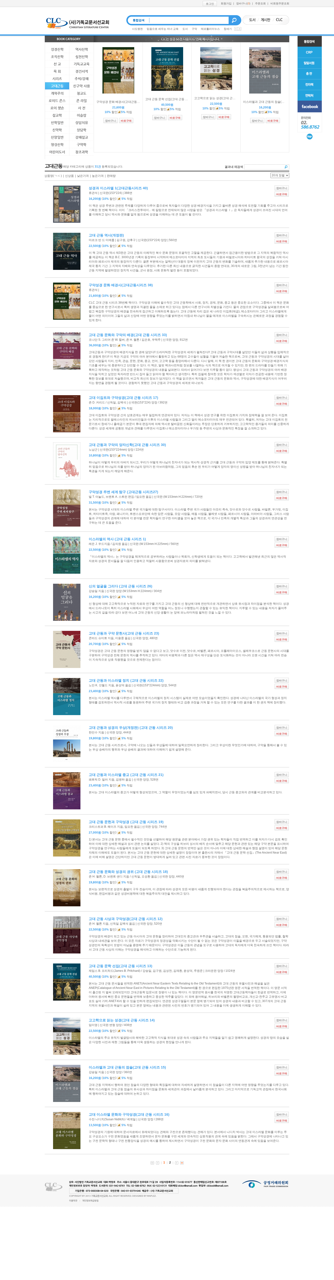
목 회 (57, 71)
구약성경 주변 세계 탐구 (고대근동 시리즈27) (123, 492)
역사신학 (81, 49)
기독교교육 (81, 64)
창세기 (228, 28)
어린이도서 (57, 152)
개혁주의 (57, 93)
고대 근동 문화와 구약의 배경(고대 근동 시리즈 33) (128, 335)
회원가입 (226, 3)
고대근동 (57, 86)
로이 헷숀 (57, 108)
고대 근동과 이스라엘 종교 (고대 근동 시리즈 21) (126, 775)
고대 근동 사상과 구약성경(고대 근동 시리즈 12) (126, 919)
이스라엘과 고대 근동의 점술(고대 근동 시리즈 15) (127, 1067)
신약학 (57, 130)
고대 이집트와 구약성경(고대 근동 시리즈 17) (123, 398)
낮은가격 (83, 176)
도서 (185, 28)
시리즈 (57, 79)
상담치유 (81, 123)
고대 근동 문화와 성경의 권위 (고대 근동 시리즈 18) (128, 872)
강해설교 (81, 137)
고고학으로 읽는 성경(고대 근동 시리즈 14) (122, 1020)
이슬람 (81, 115)
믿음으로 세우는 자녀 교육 (162, 28)
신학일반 (57, 123)
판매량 (111, 176)
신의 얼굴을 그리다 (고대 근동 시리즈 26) (120, 586)
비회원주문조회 (279, 3)
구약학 (81, 145)
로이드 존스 (57, 101)
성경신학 (57, 49)
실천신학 (81, 57)
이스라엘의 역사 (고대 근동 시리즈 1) (117, 539)
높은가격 (98, 176)
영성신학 (57, 145)
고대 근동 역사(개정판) (106, 235)
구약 (194, 28)
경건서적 (81, 71)
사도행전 (137, 28)
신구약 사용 (81, 86)
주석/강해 (82, 79)
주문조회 (260, 3)
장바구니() (243, 3)
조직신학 (57, 57)
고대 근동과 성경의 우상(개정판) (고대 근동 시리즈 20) (131, 728)
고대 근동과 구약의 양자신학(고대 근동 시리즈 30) (127, 445)
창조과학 (81, 152)
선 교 (57, 64)
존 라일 (81, 101)
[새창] (310, 106)
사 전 (81, 108)
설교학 (57, 115)
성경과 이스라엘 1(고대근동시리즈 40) (118, 188)
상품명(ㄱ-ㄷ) (53, 176)
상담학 (81, 130)
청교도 (81, 93)
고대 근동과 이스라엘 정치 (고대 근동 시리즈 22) (126, 680)
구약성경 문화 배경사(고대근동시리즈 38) (121, 285)
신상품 (69, 176)
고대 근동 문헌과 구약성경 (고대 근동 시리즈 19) (126, 822)
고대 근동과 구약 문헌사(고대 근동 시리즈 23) (124, 633)
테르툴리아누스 (210, 28)
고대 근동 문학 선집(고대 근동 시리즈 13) (120, 966)
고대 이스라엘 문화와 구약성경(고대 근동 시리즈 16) (129, 1114)
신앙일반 (57, 137)
